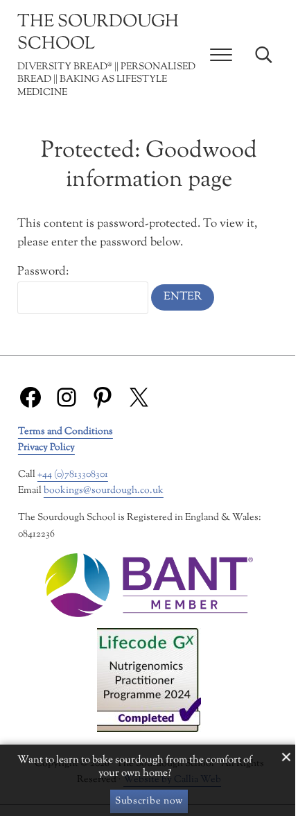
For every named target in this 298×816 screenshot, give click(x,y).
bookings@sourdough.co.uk (104, 490)
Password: (43, 271)
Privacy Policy (46, 447)
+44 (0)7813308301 (72, 474)
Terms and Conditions (65, 431)
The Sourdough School (98, 33)
